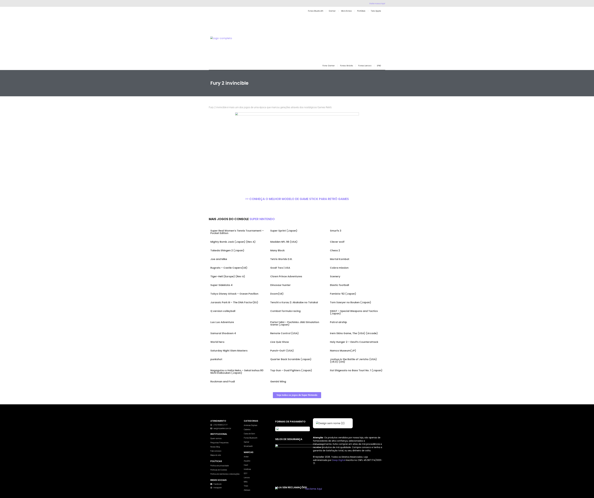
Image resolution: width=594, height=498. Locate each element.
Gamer (332, 10)
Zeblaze (247, 490)
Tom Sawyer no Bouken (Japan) (350, 302)
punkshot (216, 359)
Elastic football (339, 285)
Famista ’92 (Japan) (343, 294)
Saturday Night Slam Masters (229, 350)
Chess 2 (335, 250)
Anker (246, 457)
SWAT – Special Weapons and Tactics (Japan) (354, 312)
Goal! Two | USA (280, 268)
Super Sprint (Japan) (283, 230)
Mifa (245, 482)
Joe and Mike (218, 259)
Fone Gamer (329, 65)
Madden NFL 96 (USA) (283, 242)
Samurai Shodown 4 (223, 333)
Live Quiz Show (279, 342)
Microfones (346, 10)
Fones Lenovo (364, 65)
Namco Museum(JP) (343, 350)
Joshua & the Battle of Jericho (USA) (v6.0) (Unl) (353, 361)
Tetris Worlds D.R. (281, 259)
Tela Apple (376, 10)
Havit (246, 465)
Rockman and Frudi (222, 381)
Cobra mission (339, 268)
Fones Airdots (346, 65)
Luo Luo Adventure (222, 322)
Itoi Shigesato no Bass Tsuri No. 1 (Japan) (356, 370)
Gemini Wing (278, 381)
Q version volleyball (222, 311)
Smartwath (248, 446)
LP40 (379, 65)
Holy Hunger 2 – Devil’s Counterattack (354, 342)
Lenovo (247, 478)
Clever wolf (337, 242)
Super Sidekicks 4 (221, 285)
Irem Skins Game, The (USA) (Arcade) (354, 333)
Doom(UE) (277, 294)
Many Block (277, 250)
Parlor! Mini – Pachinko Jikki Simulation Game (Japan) (294, 323)
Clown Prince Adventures (286, 276)
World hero (217, 342)
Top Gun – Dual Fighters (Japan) (291, 370)
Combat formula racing (285, 311)
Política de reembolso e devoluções (224, 474)
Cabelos (247, 429)
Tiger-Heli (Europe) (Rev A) (227, 276)
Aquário (247, 461)
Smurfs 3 (335, 230)
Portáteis (361, 10)
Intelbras (247, 469)
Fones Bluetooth (315, 10)
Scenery (335, 276)
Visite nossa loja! (377, 3)
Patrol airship (338, 322)
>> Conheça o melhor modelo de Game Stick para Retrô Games (297, 199)
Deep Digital (339, 460)
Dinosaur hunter (280, 285)
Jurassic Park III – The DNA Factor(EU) (234, 302)
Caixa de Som (249, 434)
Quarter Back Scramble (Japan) (290, 359)
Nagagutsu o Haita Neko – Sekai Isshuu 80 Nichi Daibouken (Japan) (236, 372)
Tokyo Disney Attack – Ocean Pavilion (234, 294)
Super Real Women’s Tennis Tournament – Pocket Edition (237, 232)
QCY (245, 473)
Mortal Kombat (339, 259)
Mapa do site (215, 455)
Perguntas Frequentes (219, 443)
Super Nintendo (262, 219)
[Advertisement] (311, 36)
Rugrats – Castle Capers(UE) (228, 268)
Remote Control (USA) (284, 333)
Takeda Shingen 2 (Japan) (227, 250)
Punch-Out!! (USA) (282, 350)
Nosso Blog (215, 447)
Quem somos (216, 438)
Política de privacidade (219, 466)
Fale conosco (215, 451)
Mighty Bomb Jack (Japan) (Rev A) (233, 242)
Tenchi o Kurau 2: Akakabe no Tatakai (294, 302)
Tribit (246, 486)
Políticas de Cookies (218, 470)
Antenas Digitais (250, 425)
